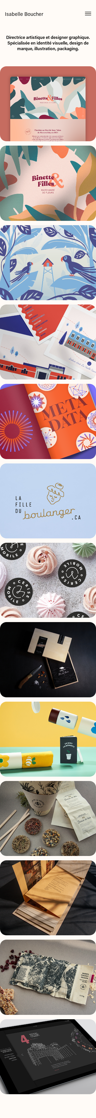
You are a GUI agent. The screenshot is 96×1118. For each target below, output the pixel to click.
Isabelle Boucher (24, 13)
